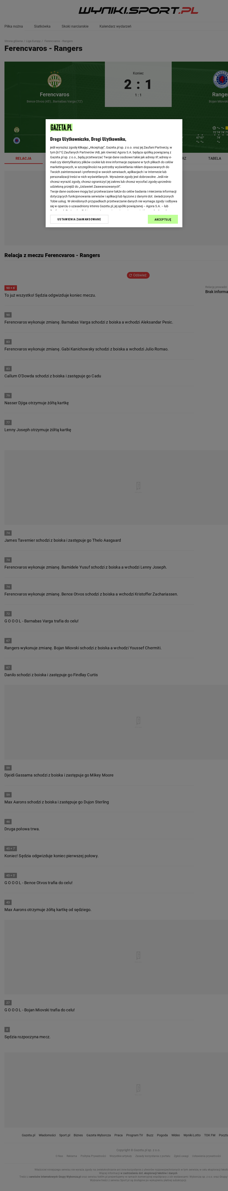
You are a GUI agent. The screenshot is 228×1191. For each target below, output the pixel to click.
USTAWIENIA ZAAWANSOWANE (79, 219)
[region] (114, 173)
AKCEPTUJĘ (163, 219)
